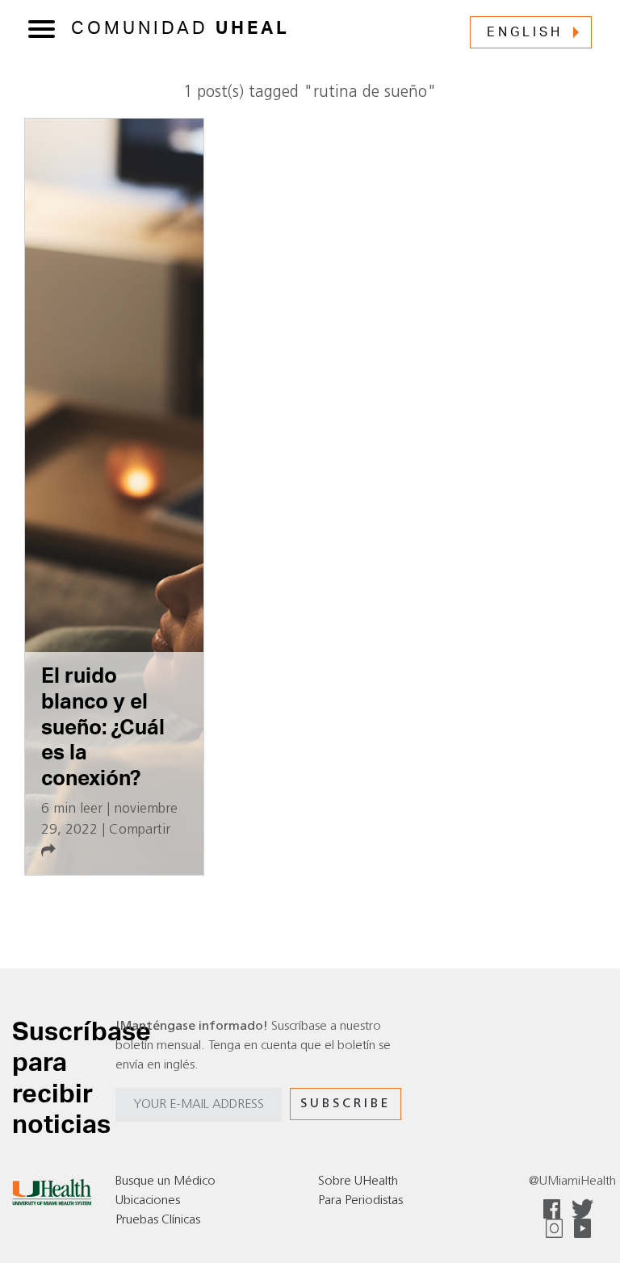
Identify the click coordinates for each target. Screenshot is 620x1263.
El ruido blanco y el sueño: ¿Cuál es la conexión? (103, 727)
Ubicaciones (147, 1200)
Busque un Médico (165, 1181)
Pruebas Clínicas (157, 1220)
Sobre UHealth (358, 1181)
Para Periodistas (360, 1200)
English (525, 32)
